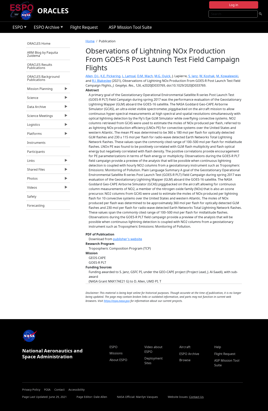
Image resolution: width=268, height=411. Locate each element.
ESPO (17, 27)
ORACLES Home (38, 43)
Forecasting (36, 205)
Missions (116, 353)
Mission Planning (39, 90)
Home (90, 41)
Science (32, 99)
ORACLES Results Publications (39, 66)
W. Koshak (207, 76)
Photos (32, 179)
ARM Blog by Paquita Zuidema (42, 54)
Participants (36, 151)
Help (217, 347)
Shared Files (35, 170)
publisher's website (127, 239)
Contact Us (196, 397)
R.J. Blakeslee (101, 81)
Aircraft (185, 347)
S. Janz (193, 76)
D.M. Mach (145, 76)
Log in (233, 5)
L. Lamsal (129, 76)
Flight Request (84, 27)
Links (30, 161)
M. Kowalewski (227, 76)
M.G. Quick (162, 76)
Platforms (34, 134)
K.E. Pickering (110, 76)
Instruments (36, 142)
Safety (31, 196)
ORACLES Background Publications (43, 78)
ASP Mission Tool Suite (130, 27)
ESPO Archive (45, 27)
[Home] (23, 11)
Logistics (33, 125)
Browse (185, 360)
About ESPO (118, 360)
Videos (31, 188)
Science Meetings (39, 117)
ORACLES (53, 10)
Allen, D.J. (92, 76)
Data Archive (36, 108)
